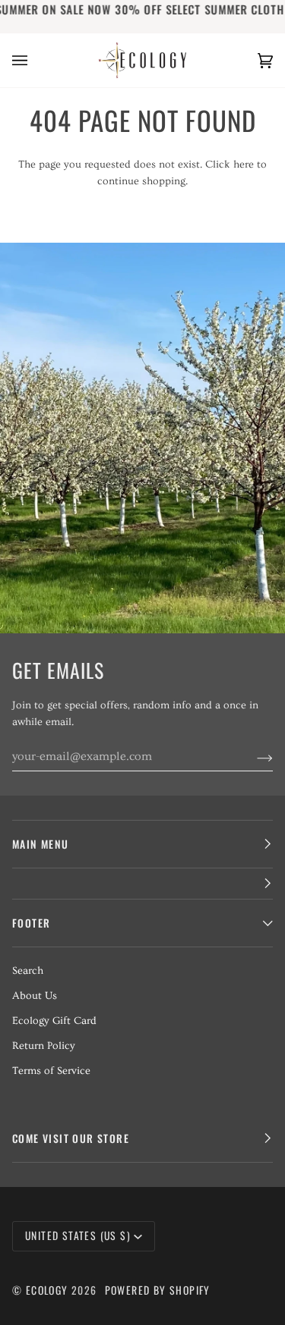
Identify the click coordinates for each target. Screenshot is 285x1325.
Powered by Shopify (158, 1290)
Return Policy (43, 1046)
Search (27, 971)
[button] (142, 884)
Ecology (48, 1290)
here (243, 165)
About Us (34, 996)
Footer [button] (31, 923)
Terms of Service (51, 1071)
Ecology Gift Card (54, 1021)
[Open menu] (35, 60)
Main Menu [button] (40, 844)
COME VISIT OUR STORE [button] (70, 1138)
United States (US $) (78, 1235)
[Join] (253, 756)
